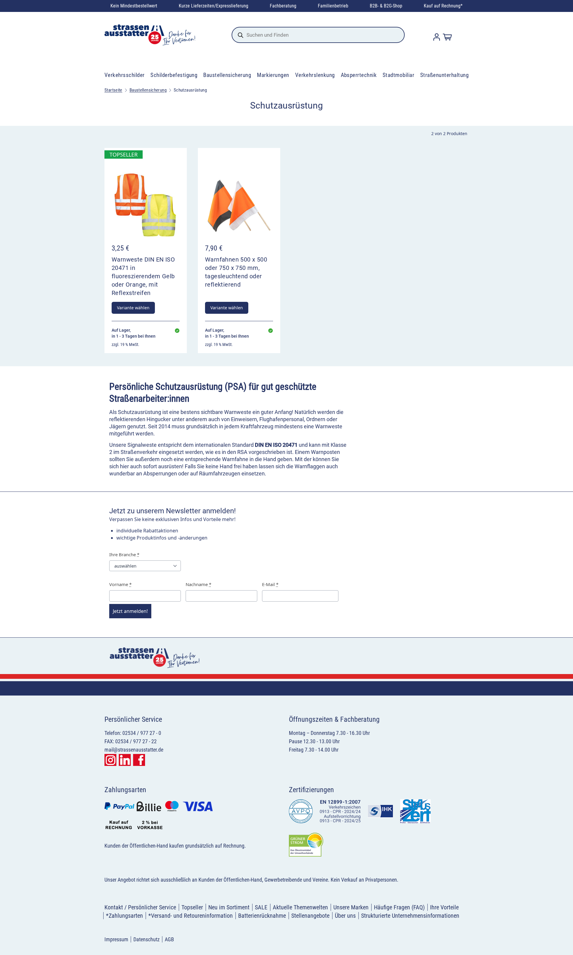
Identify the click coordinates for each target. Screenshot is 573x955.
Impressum (116, 939)
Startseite (113, 90)
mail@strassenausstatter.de (133, 750)
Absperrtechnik (359, 75)
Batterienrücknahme (262, 915)
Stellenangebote (310, 915)
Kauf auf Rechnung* (443, 6)
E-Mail (270, 584)
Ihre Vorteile (444, 907)
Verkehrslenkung (315, 75)
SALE (261, 907)
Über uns (345, 915)
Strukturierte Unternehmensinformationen (410, 915)
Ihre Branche (124, 554)
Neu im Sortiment (228, 907)
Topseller (192, 907)
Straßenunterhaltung (444, 75)
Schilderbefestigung (173, 75)
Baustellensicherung (227, 75)
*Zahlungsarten (124, 915)
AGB (169, 939)
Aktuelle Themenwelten (300, 907)
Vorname (120, 584)
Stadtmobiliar (398, 75)
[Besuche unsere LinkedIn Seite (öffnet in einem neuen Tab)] (125, 760)
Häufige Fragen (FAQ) (399, 907)
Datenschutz (146, 939)
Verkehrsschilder (124, 75)
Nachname (198, 584)
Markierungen (273, 75)
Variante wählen (133, 307)
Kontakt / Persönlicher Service (140, 907)
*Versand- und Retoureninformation (190, 915)
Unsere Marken (351, 907)
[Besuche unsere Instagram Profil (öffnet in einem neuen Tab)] (110, 760)
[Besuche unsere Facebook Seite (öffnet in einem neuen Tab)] (139, 760)
